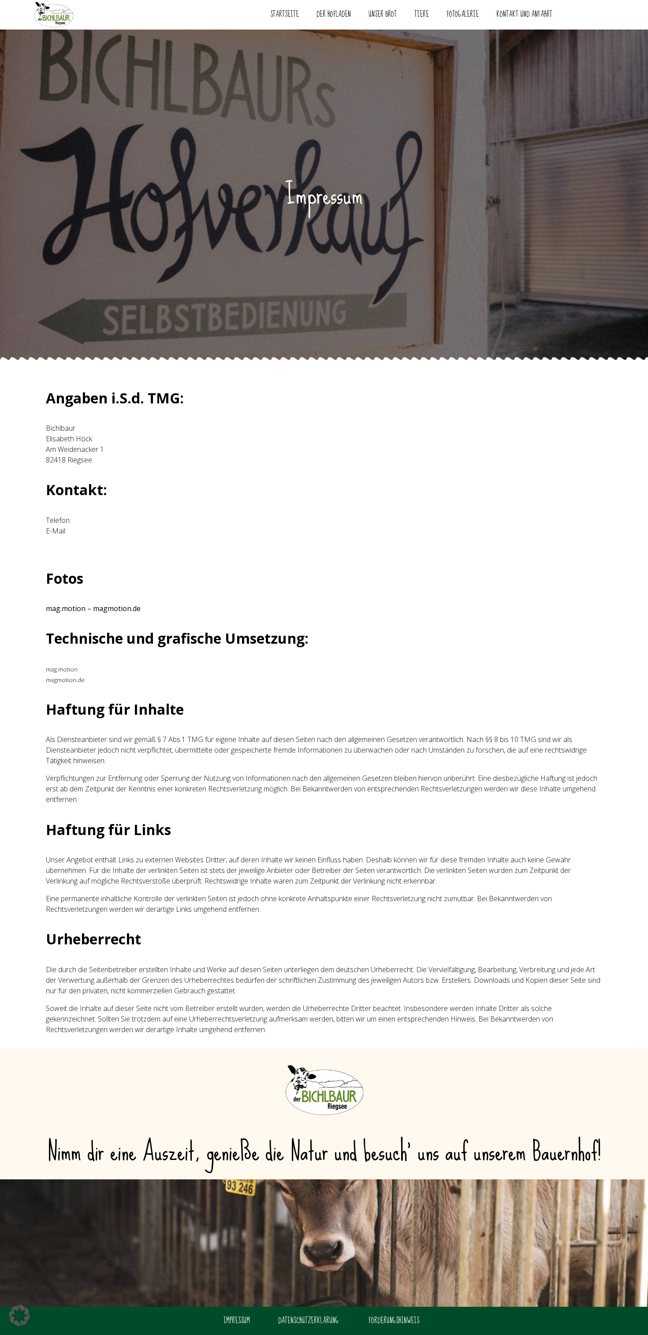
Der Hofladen (334, 14)
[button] (19, 1315)
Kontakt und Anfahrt (524, 14)
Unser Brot (383, 14)
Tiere (421, 14)
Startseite (284, 14)
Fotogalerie (463, 14)
